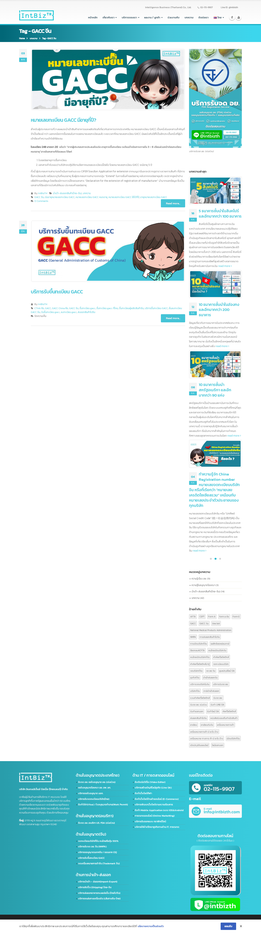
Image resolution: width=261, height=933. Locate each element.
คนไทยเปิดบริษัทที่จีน (200, 657)
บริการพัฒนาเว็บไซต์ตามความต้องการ (154, 804)
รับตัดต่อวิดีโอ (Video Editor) (150, 782)
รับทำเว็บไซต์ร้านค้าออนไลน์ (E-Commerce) (157, 799)
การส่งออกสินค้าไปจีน (210, 637)
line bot (216, 623)
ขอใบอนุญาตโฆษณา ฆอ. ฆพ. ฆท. (94, 787)
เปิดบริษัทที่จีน (233, 738)
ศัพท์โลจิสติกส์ (229, 711)
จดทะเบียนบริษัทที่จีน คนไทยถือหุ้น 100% (98, 841)
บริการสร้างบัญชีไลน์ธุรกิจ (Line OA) (153, 787)
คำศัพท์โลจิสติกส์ (221, 657)
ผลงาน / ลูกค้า (152, 17)
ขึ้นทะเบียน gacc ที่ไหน (107, 308)
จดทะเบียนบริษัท (221, 664)
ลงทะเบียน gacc (69, 312)
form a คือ (224, 616)
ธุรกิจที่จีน (194, 677)
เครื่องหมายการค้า (225, 724)
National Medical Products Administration (210, 630)
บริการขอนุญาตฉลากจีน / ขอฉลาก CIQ (97, 852)
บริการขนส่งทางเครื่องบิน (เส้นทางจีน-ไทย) (99, 898)
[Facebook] (232, 17)
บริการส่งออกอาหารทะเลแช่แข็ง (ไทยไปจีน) (99, 893)
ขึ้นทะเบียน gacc (87, 308)
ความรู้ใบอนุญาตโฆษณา (203, 585)
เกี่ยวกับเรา (109, 17)
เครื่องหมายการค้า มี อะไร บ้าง (204, 731)
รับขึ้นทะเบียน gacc (50, 312)
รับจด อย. (217, 698)
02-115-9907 (206, 7)
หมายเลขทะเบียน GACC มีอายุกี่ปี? (63, 120)
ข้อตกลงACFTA (197, 650)
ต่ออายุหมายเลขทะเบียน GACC (60, 197)
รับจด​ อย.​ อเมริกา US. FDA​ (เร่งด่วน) (96, 823)
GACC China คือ (60, 308)
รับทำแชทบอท (196, 711)
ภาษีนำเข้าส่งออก (211, 691)
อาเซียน (193, 724)
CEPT (202, 616)
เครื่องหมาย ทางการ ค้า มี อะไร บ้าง (206, 738)
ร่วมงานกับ (173, 17)
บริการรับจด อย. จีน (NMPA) (92, 846)
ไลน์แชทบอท (217, 745)
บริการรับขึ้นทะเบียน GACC (57, 291)
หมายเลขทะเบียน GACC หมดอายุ (91, 197)
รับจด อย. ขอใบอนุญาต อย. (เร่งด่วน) (96, 782)
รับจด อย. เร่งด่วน (198, 704)
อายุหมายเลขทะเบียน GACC (153, 197)
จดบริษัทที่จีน (196, 670)
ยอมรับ (228, 926)
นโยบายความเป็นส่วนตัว (151, 926)
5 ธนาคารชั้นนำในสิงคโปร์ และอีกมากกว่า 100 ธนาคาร (220, 213)
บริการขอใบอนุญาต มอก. (90, 793)
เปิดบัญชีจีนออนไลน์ (199, 745)
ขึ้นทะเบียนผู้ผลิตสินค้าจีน (131, 308)
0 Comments (41, 201)
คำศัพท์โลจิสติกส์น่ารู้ (200, 664)
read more (224, 266)
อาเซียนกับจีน (207, 724)
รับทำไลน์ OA (213, 711)
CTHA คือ (39, 308)
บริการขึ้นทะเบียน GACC (156, 308)
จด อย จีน (210, 670)
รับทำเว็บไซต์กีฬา (143, 793)
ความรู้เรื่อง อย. (199, 578)
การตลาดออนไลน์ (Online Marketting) (155, 816)
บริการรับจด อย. (220, 684)
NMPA (193, 637)
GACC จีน (39, 197)
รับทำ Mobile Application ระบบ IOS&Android (159, 810)
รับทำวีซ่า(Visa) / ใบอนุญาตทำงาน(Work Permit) (103, 804)
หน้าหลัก (92, 17)
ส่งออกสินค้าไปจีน (86, 312)
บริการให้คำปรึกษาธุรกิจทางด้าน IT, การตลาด (157, 827)
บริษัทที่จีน (195, 691)
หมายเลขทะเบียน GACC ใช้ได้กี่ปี (123, 197)
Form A (212, 616)
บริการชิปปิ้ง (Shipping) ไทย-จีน (94, 887)
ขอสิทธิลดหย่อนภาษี (220, 643)
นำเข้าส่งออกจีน (210, 677)
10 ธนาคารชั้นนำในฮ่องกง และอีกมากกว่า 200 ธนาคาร (219, 310)
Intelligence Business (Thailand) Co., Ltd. (168, 7)
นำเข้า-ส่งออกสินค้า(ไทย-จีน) (67, 193)
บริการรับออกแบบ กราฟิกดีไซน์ (150, 821)
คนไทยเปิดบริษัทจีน (217, 650)
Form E (236, 616)
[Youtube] (239, 17)
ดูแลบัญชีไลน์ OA (227, 670)
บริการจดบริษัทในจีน (199, 684)
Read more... (173, 203)
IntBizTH (42, 193)
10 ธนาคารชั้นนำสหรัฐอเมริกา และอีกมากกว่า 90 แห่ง (215, 390)
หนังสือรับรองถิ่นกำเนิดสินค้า (224, 718)
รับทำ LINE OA (217, 704)
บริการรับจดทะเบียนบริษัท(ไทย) (93, 799)
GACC (48, 308)
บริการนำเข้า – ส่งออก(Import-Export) (97, 881)
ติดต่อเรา (203, 17)
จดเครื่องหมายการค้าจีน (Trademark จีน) (99, 863)
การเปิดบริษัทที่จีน (198, 643)
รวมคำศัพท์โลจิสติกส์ (200, 698)
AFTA (193, 616)
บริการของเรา (129, 17)
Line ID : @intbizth (229, 7)
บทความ (189, 17)
